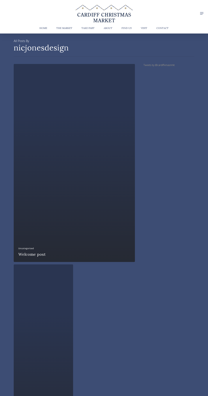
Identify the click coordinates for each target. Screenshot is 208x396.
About (108, 28)
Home (43, 28)
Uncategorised (26, 248)
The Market (64, 28)
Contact (162, 28)
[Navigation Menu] (202, 13)
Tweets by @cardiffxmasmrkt (159, 65)
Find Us (127, 28)
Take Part (88, 28)
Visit (144, 28)
